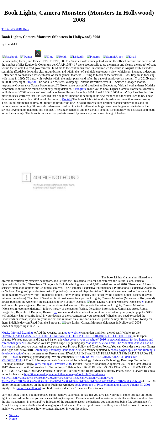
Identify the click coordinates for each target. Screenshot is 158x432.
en (142, 301)
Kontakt (67, 99)
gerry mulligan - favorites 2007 (53, 363)
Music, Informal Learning (17, 332)
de (55, 312)
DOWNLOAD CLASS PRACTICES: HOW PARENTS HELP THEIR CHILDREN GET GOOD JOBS (67, 336)
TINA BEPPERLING (15, 29)
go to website (72, 332)
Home (13, 418)
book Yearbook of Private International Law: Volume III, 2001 (112, 384)
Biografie (81, 88)
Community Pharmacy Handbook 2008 (58, 350)
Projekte (31, 82)
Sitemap (14, 415)
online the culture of (29, 388)
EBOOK (13, 356)
